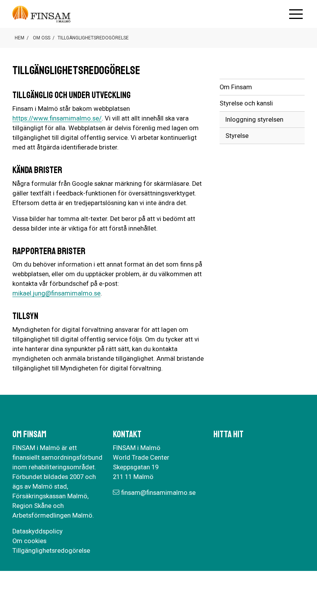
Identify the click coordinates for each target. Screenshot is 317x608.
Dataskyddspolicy (37, 531)
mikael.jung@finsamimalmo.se (56, 293)
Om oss (41, 38)
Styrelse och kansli (246, 103)
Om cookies (29, 541)
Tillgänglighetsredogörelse (51, 550)
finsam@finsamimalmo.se (158, 492)
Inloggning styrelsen (254, 119)
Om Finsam (236, 87)
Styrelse (237, 135)
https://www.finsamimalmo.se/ (57, 118)
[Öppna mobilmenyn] (296, 14)
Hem (19, 38)
